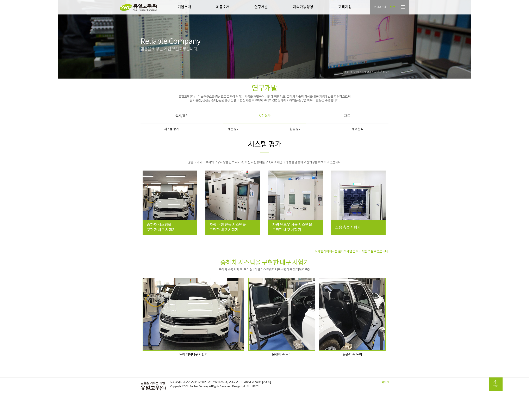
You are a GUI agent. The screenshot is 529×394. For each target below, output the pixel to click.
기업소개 (184, 7)
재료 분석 (357, 129)
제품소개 (223, 7)
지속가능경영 (303, 7)
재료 (347, 116)
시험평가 (264, 116)
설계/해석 (181, 116)
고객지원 (345, 7)
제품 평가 (233, 129)
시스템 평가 (171, 129)
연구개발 (261, 7)
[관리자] (266, 382)
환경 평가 (295, 129)
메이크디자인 (251, 386)
